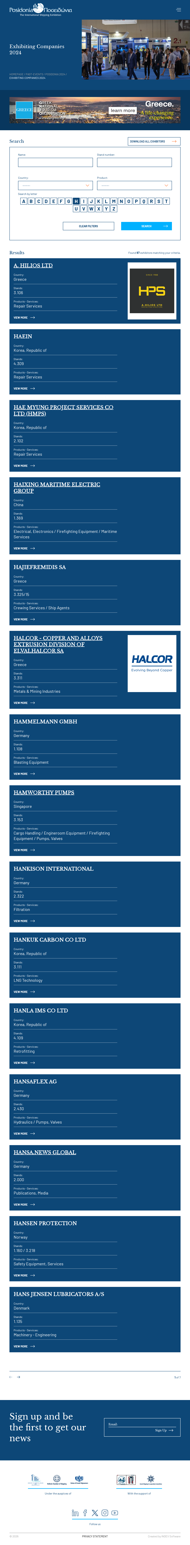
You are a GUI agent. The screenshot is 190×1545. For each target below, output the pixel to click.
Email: (113, 1424)
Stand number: (106, 154)
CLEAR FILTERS (88, 226)
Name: (22, 154)
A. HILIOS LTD (33, 266)
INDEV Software (171, 1536)
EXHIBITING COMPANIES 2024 (27, 77)
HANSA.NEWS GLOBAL (45, 1152)
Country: (23, 177)
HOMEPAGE (16, 74)
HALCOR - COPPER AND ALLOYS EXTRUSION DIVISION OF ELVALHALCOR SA (58, 644)
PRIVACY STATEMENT (95, 1536)
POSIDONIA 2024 (55, 74)
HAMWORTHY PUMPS (44, 793)
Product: (102, 177)
